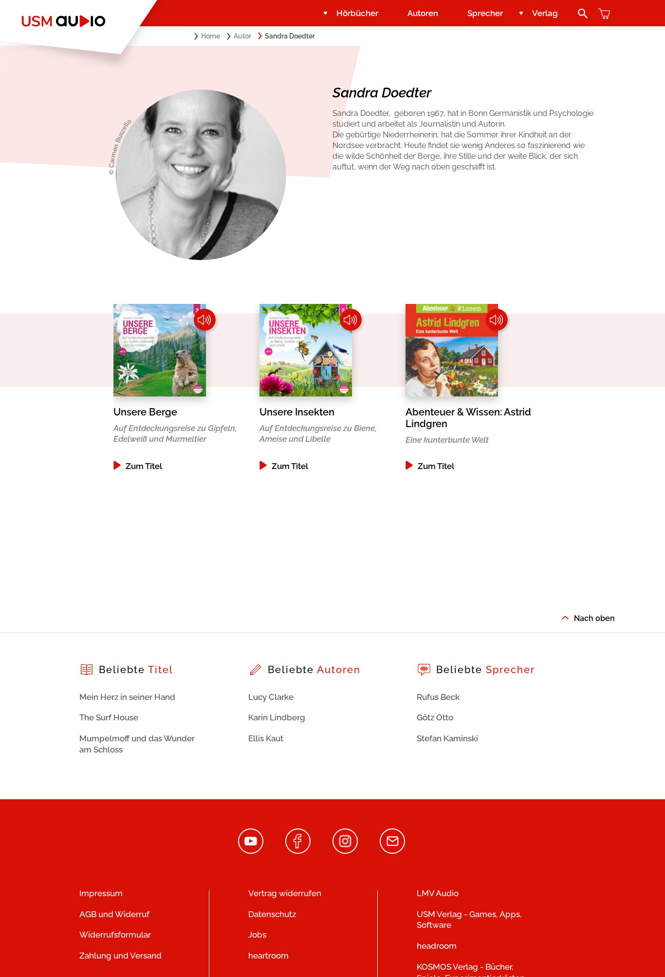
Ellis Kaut (265, 738)
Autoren (422, 13)
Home (210, 36)
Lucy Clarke (271, 697)
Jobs (257, 934)
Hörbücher (357, 13)
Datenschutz (272, 914)
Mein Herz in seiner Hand (127, 697)
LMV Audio (438, 893)
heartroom (268, 955)
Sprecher (485, 13)
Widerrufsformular (115, 934)
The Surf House (108, 717)
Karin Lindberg (276, 717)
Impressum (101, 893)
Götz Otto (435, 717)
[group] (186, 387)
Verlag (545, 13)
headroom (437, 946)
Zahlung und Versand (120, 955)
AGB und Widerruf (114, 914)
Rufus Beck (438, 697)
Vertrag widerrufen (284, 893)
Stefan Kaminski (447, 738)
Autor (242, 36)
